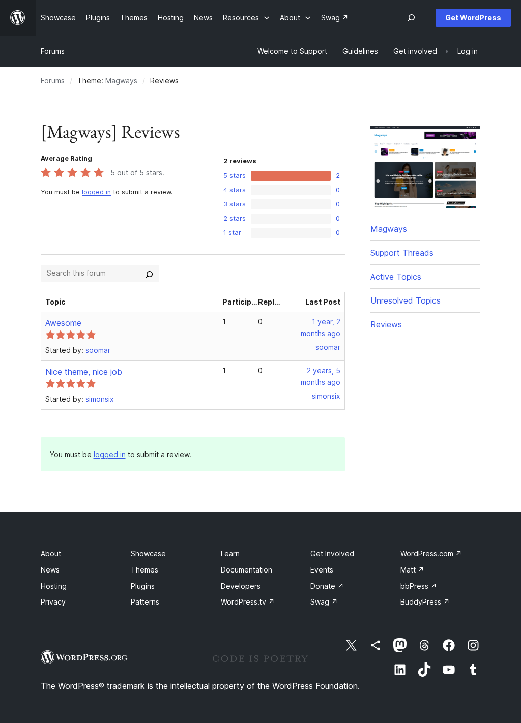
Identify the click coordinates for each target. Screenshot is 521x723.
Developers (240, 586)
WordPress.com (431, 553)
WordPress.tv (248, 601)
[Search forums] (149, 273)
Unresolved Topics (405, 300)
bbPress (418, 586)
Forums (53, 51)
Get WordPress (473, 17)
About (51, 553)
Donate (327, 586)
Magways (121, 80)
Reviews (386, 324)
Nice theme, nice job (83, 372)
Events (321, 569)
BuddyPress (425, 601)
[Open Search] (411, 18)
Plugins (143, 586)
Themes (144, 569)
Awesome (63, 323)
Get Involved (332, 553)
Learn (230, 553)
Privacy (53, 601)
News (50, 569)
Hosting (54, 586)
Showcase (148, 553)
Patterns (145, 601)
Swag (324, 601)
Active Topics (395, 277)
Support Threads (401, 253)
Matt (412, 569)
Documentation (246, 569)
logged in (96, 192)
